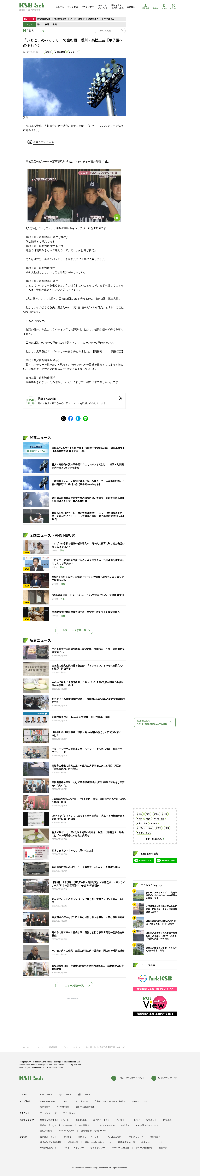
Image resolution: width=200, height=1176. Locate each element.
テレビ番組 (72, 7)
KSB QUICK (81, 1120)
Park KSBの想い (114, 1137)
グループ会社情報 (144, 1147)
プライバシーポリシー (73, 1147)
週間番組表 (45, 1106)
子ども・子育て (145, 833)
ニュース (60, 7)
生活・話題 (159, 819)
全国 (55, 24)
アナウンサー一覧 (48, 1113)
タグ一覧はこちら (154, 839)
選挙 (167, 828)
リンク (159, 1142)
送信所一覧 (73, 1142)
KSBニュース (46, 1094)
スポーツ (74, 52)
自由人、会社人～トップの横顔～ (110, 1101)
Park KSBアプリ (66, 1130)
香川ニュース (84, 1094)
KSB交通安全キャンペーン (148, 1125)
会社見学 (125, 1125)
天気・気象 (143, 823)
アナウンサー (87, 7)
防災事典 (167, 1120)
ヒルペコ (65, 1101)
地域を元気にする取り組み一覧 (54, 1120)
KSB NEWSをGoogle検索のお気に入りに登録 (152, 722)
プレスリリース (136, 1137)
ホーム (26, 1047)
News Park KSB (47, 1101)
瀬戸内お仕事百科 (101, 1120)
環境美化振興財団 (48, 1147)
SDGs (154, 823)
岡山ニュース (65, 1094)
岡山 (39, 24)
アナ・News (69, 1113)
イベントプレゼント (102, 6)
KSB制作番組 (63, 1106)
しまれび (135, 1120)
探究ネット (151, 1120)
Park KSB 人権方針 (120, 1147)
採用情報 (145, 8)
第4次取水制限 (44, 19)
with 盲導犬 (84, 1125)
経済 (165, 814)
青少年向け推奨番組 (85, 1106)
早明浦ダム (109, 19)
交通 (149, 819)
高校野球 (61, 52)
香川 (47, 24)
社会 (157, 814)
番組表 (155, 8)
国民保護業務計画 (126, 1142)
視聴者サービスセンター (89, 1137)
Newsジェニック (139, 1101)
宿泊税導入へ (94, 19)
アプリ (164, 8)
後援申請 (163, 1147)
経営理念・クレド (48, 1137)
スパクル (120, 1120)
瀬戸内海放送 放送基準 (50, 1142)
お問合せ (173, 8)
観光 (159, 828)
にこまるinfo (82, 1101)
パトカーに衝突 (77, 19)
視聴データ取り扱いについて (98, 1142)
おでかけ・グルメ (146, 828)
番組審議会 (155, 1137)
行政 (140, 819)
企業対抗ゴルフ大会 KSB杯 (93, 1130)
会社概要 (67, 1137)
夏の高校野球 (46, 1130)
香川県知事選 (60, 19)
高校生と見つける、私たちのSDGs (56, 1125)
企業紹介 (131, 7)
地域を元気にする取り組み (117, 6)
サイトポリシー (97, 1147)
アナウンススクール (105, 1125)
